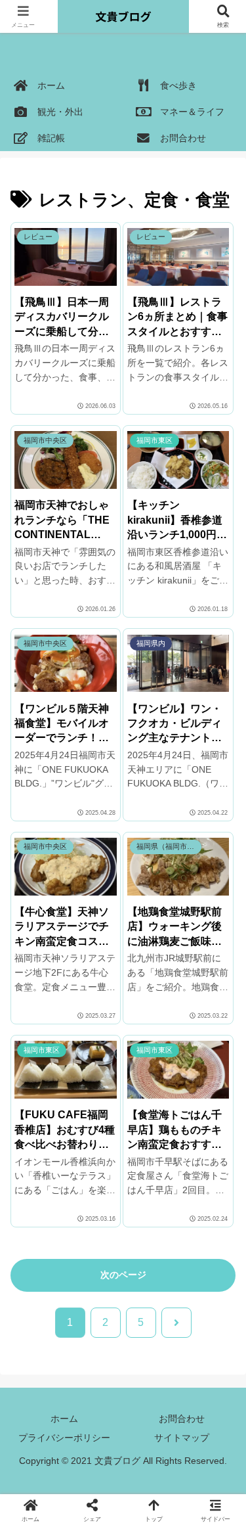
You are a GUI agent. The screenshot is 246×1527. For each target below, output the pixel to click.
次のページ (123, 1274)
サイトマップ (181, 1437)
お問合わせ (182, 1418)
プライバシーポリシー (64, 1437)
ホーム (64, 1418)
